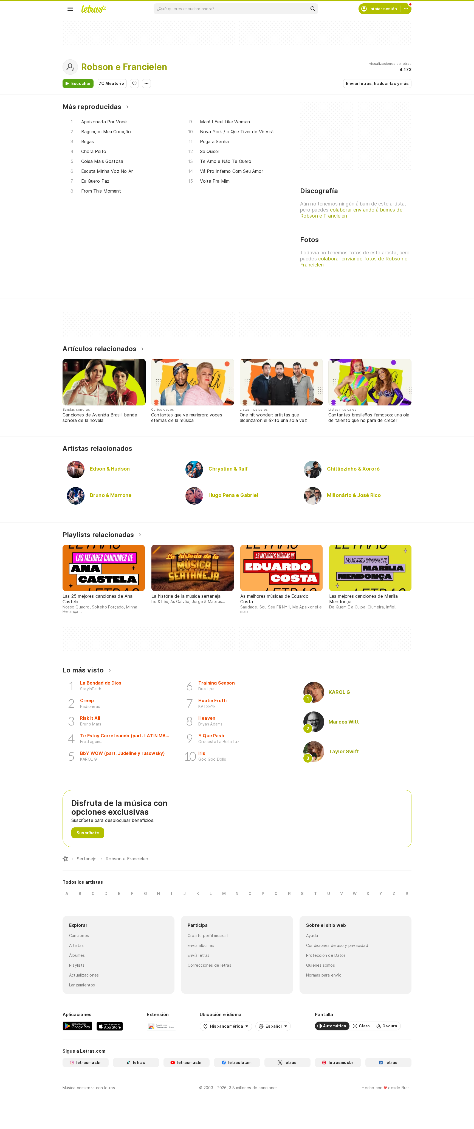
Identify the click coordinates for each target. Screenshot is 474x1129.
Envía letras (199, 955)
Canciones (79, 935)
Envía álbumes (201, 945)
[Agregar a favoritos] (134, 83)
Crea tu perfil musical (208, 935)
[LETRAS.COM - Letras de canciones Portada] (93, 8)
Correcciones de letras (209, 965)
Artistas (76, 945)
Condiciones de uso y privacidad (337, 945)
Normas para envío (324, 975)
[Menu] (70, 8)
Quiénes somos (320, 965)
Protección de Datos (326, 955)
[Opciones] (146, 83)
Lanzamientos (82, 985)
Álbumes (77, 955)
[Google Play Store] (77, 1026)
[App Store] (110, 1026)
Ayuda (312, 935)
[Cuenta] (405, 8)
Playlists (76, 965)
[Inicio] (65, 858)
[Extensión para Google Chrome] (161, 1026)
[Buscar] (312, 8)
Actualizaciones (84, 975)
